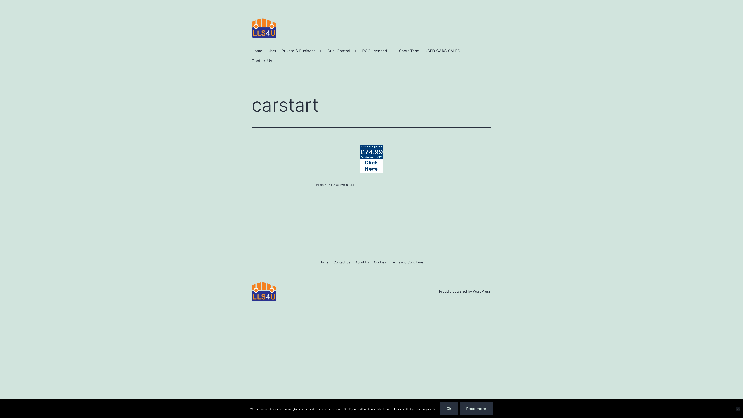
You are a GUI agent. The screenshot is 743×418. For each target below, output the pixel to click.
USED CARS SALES (442, 51)
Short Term (409, 51)
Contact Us (262, 60)
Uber (271, 51)
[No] (738, 409)
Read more (476, 408)
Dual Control (338, 51)
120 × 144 (347, 185)
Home (257, 51)
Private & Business (298, 51)
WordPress (481, 291)
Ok (448, 408)
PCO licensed (374, 51)
